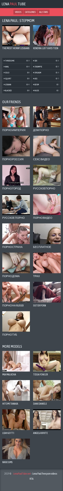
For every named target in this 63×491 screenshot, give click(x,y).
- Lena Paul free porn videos (35, 473)
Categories (30, 12)
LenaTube (14, 4)
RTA (31, 478)
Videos (18, 12)
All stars (43, 12)
